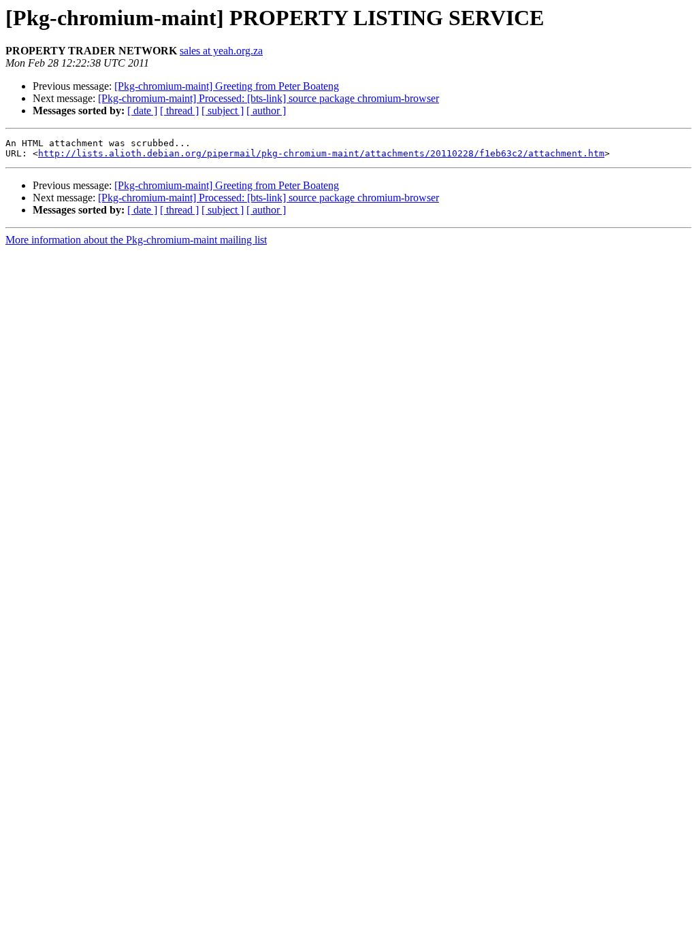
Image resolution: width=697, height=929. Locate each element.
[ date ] (142, 110)
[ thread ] (179, 110)
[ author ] (266, 110)
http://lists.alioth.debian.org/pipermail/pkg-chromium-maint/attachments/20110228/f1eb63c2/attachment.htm (321, 153)
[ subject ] (222, 110)
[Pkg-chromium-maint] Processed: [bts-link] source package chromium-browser (268, 98)
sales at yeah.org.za (221, 50)
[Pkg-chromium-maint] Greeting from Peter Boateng (226, 86)
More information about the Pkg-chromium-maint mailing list (136, 240)
